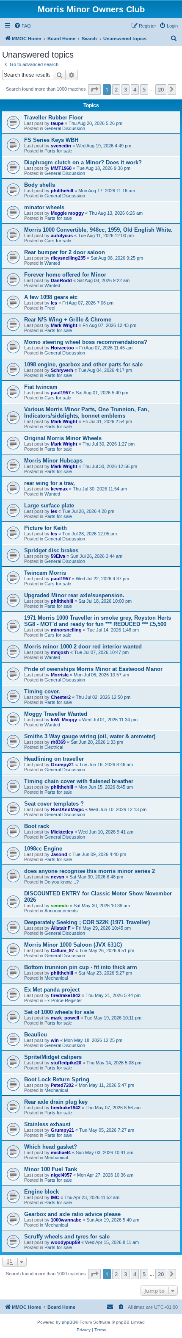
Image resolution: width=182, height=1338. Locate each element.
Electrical (53, 747)
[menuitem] (22, 26)
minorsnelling (66, 629)
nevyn (57, 876)
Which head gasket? (50, 1147)
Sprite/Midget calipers (53, 1057)
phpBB (68, 1322)
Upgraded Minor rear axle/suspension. (74, 595)
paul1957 (61, 392)
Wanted (52, 263)
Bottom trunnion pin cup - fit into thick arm (80, 967)
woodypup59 (65, 1242)
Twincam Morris (45, 573)
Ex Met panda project (52, 989)
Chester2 (61, 697)
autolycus (62, 235)
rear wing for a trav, (49, 483)
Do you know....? (61, 881)
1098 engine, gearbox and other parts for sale (83, 364)
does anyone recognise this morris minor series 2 (89, 871)
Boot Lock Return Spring (56, 1079)
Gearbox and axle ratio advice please (72, 1214)
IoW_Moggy (64, 719)
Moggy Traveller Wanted (55, 714)
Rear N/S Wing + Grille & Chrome (67, 319)
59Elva (58, 556)
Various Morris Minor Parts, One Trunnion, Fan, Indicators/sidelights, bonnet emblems (86, 412)
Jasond (59, 854)
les (54, 302)
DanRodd (61, 280)
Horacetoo (62, 347)
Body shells (39, 185)
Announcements (61, 910)
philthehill (62, 190)
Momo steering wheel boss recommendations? (85, 342)
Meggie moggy (67, 213)
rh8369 (58, 742)
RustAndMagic (67, 809)
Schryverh (62, 370)
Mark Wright (64, 325)
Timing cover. (42, 691)
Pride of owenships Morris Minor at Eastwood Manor (93, 669)
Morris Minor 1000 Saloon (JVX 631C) (73, 945)
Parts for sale (58, 150)
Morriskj (60, 674)
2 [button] (116, 89)
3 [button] (125, 89)
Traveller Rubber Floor (53, 117)
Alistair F (61, 928)
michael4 (61, 1152)
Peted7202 (62, 1085)
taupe (57, 123)
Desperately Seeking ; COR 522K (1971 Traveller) (87, 922)
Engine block (41, 1191)
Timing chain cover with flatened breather (78, 781)
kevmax (59, 488)
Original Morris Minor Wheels (63, 438)
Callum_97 (62, 950)
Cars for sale (57, 240)
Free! (49, 307)
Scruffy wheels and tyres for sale (67, 1236)
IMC (55, 1197)
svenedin (61, 145)
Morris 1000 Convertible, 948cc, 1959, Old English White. (98, 230)
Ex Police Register (63, 1000)
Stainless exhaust (47, 1124)
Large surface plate (49, 505)
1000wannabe (66, 1219)
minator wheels (44, 207)
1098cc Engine (43, 848)
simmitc (60, 905)
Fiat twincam (41, 387)
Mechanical (56, 978)
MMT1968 (61, 168)
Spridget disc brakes (51, 550)
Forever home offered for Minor (65, 274)
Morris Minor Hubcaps (53, 460)
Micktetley (62, 831)
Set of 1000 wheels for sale (59, 1012)
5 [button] (144, 89)
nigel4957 (61, 1174)
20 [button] (161, 89)
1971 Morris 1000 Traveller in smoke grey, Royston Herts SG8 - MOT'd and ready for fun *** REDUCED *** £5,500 (97, 621)
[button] (94, 89)
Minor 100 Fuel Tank (50, 1169)
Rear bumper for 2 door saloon (64, 252)
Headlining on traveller (54, 759)
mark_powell (65, 1017)
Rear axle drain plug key (56, 1102)
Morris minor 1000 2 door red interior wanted (83, 646)
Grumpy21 (62, 764)
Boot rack (36, 826)
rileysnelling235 (68, 257)
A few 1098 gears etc (50, 297)
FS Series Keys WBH (51, 140)
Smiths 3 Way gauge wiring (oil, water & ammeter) (89, 736)
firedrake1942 (65, 995)
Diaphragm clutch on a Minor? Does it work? (83, 162)
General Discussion (64, 128)
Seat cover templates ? (54, 804)
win (55, 1040)
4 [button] (134, 89)
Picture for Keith (45, 528)
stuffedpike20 (66, 1062)
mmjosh (60, 652)
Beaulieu (35, 1034)
